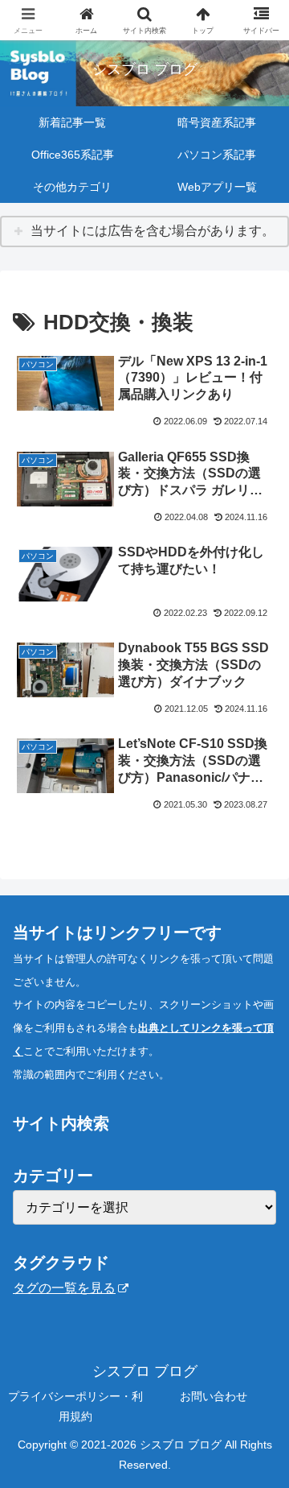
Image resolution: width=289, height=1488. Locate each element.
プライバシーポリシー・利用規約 (75, 1406)
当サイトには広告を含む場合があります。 (153, 231)
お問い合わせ (213, 1396)
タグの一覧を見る (64, 1288)
